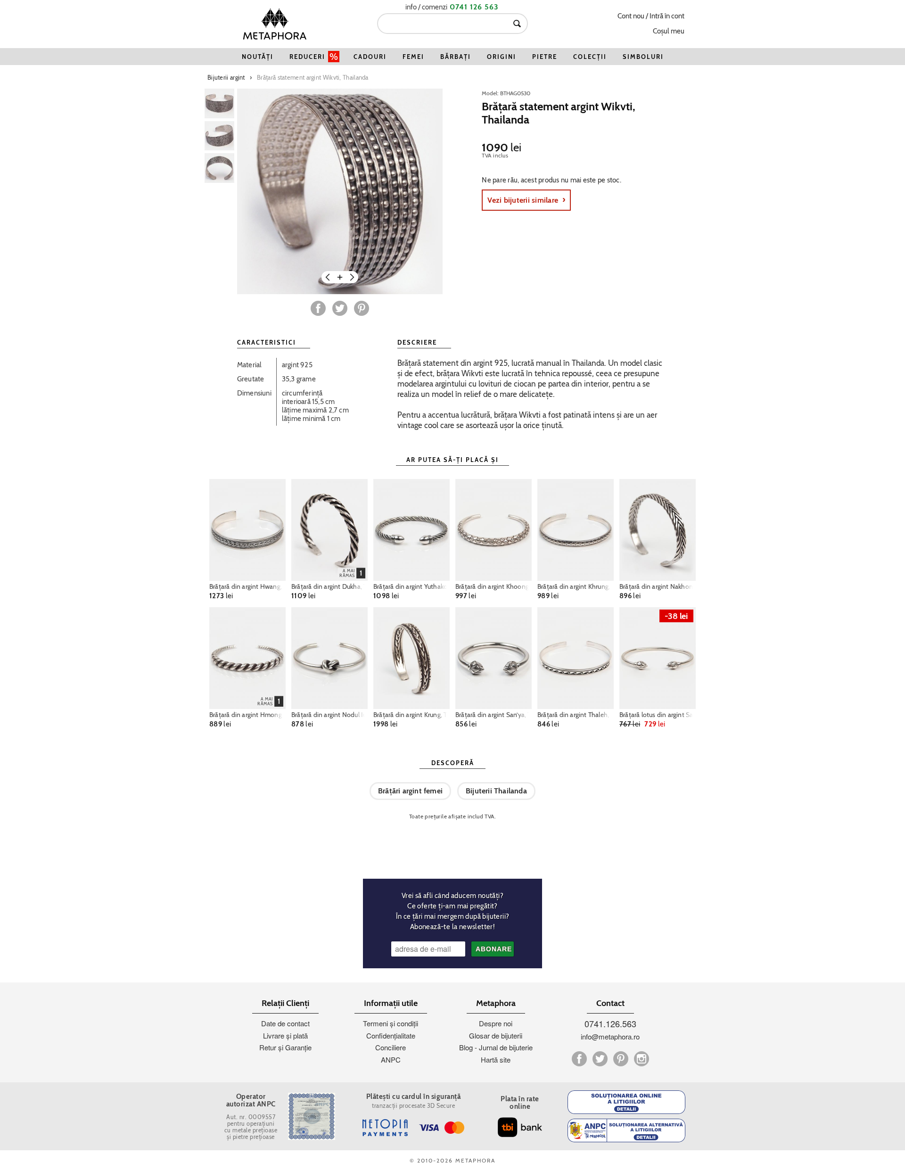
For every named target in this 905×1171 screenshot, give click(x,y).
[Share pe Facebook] (318, 308)
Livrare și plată (285, 1035)
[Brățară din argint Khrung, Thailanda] (575, 530)
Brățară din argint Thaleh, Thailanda (575, 714)
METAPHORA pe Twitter (600, 1058)
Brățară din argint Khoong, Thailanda (493, 586)
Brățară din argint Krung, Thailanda (411, 714)
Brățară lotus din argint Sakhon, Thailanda (657, 714)
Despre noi (495, 1023)
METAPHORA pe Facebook (579, 1058)
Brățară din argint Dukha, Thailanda (329, 586)
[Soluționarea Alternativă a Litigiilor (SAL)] (626, 1130)
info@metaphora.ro (610, 1036)
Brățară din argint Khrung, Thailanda (575, 586)
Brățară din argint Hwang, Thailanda (247, 586)
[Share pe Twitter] (339, 308)
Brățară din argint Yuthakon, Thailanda (411, 586)
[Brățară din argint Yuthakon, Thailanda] (411, 530)
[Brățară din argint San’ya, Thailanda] (493, 658)
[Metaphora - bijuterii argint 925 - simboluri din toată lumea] (274, 24)
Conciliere (390, 1047)
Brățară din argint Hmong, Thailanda (247, 714)
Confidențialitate (390, 1035)
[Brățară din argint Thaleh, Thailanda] (575, 658)
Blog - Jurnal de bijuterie (496, 1047)
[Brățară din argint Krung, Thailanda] (411, 658)
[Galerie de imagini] (219, 103)
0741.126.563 (610, 1023)
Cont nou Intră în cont (650, 16)
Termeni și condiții (390, 1023)
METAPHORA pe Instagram (641, 1058)
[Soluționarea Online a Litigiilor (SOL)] (626, 1102)
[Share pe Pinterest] (361, 308)
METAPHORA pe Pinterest (620, 1058)
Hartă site (495, 1059)
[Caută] (517, 23)
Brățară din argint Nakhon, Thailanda (657, 586)
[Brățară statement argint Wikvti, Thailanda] (340, 191)
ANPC (391, 1059)
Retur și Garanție (285, 1047)
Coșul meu (668, 31)
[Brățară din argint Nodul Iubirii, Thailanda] (329, 658)
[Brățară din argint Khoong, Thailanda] (493, 530)
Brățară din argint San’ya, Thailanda (493, 714)
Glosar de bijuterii (495, 1035)
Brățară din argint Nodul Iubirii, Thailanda (329, 714)
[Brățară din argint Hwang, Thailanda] (247, 530)
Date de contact (285, 1023)
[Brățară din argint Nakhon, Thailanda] (657, 530)
